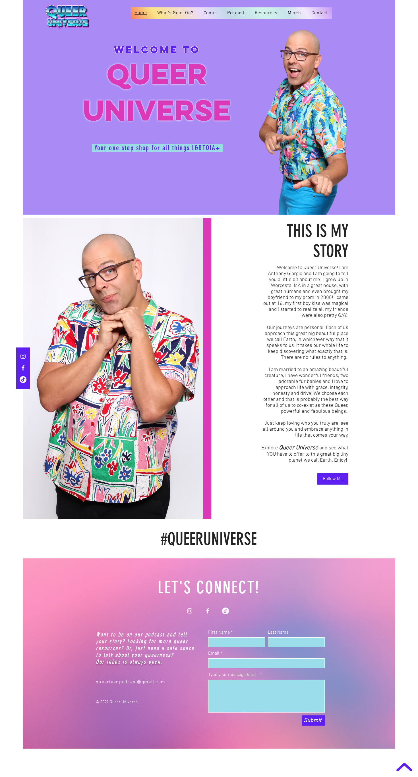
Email (213, 653)
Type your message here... (233, 675)
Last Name (278, 632)
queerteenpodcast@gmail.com (130, 682)
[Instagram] (23, 356)
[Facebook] (23, 368)
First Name (219, 632)
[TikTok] (23, 379)
